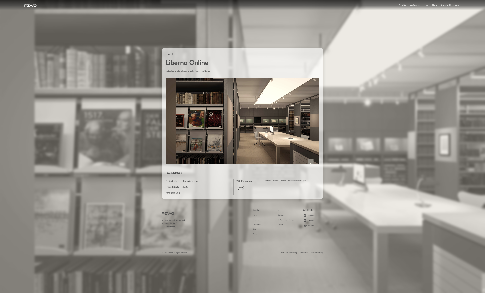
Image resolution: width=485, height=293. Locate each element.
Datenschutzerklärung (289, 253)
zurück (170, 54)
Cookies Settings (317, 253)
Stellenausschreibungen (286, 220)
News (434, 5)
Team (426, 5)
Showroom (281, 215)
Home (255, 215)
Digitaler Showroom (450, 5)
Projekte (402, 5)
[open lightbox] (242, 121)
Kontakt (280, 224)
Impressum (304, 253)
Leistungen (415, 5)
